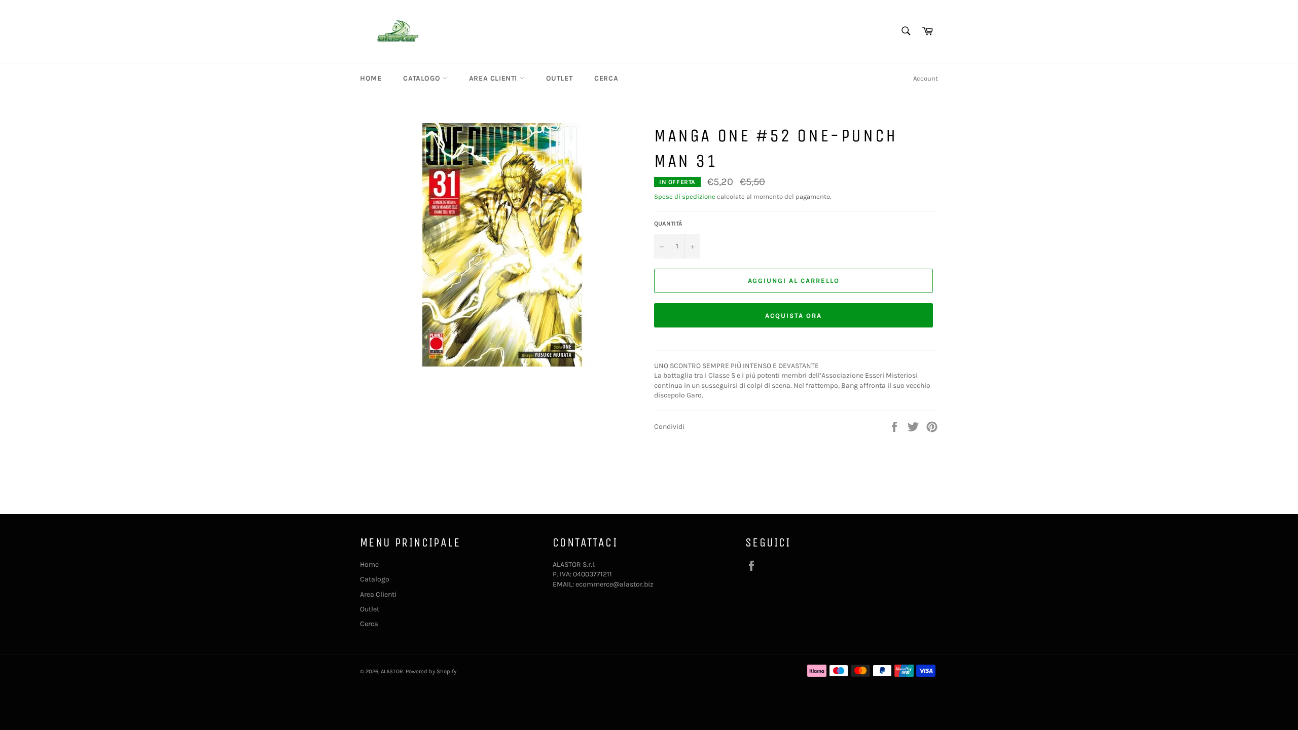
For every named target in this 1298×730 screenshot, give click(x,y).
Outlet (559, 78)
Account (925, 78)
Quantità (668, 223)
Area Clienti (494, 78)
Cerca (606, 78)
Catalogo (422, 78)
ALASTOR (392, 671)
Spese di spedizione (684, 196)
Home (370, 78)
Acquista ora (793, 315)
